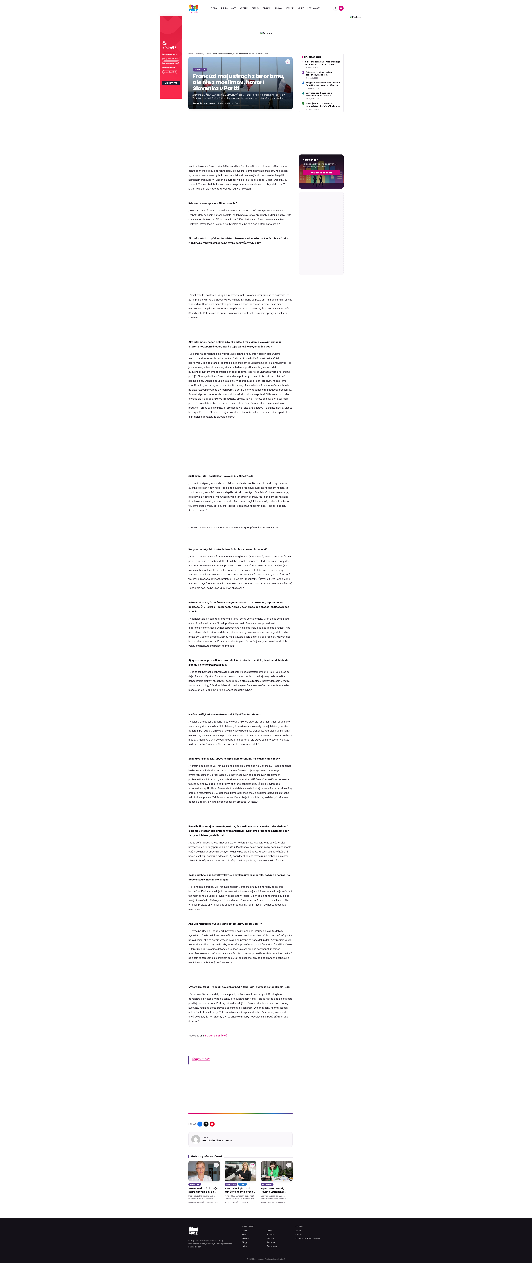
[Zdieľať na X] (206, 1124)
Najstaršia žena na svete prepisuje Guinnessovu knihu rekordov (322, 63)
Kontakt (299, 1234)
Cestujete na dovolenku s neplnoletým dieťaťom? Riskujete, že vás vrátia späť (323, 105)
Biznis (224, 8)
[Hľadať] (341, 8)
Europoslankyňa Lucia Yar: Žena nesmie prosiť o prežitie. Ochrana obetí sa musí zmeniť (240, 1190)
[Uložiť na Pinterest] (212, 1124)
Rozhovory (313, 8)
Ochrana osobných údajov (308, 1238)
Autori (298, 1230)
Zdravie (267, 8)
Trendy (255, 8)
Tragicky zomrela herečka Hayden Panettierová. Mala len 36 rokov (323, 84)
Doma (214, 8)
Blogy (278, 8)
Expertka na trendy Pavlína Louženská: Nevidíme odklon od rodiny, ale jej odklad (273, 1190)
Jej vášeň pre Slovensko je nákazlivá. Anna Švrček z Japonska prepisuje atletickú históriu (321, 94)
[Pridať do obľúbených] (287, 61)
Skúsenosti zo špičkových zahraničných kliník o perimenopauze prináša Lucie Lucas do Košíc (203, 1190)
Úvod (190, 54)
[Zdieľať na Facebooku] (199, 1124)
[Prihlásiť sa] (335, 8)
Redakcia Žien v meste (204, 103)
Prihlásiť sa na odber (321, 172)
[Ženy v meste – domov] (193, 8)
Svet (233, 8)
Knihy (301, 8)
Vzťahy (244, 8)
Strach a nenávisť (216, 1035)
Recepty (290, 8)
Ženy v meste (201, 1059)
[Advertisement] (240, 133)
